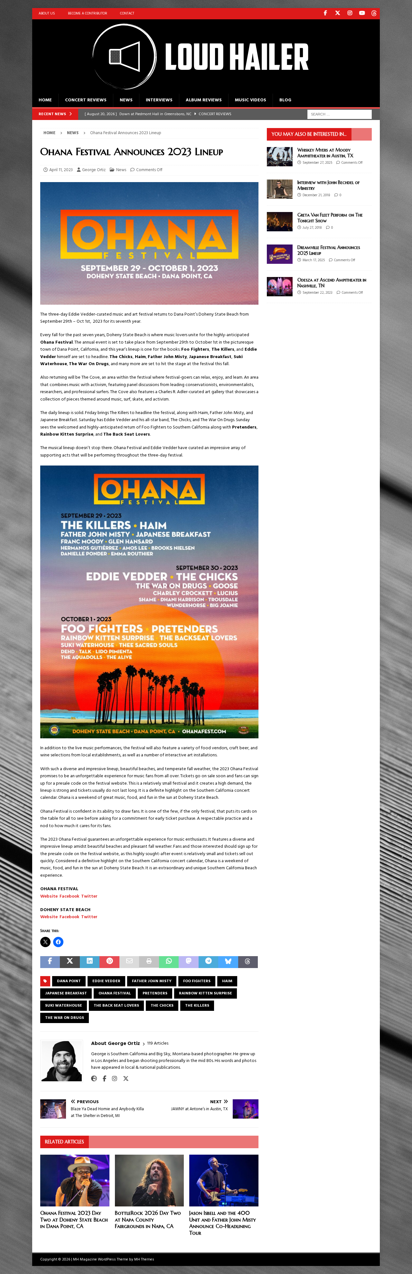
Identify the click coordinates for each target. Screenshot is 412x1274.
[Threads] (374, 13)
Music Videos (250, 100)
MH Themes (144, 1259)
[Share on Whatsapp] (169, 962)
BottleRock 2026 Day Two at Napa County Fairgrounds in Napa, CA (148, 1220)
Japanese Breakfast (66, 993)
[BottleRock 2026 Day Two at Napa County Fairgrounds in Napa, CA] (149, 1180)
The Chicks (162, 1005)
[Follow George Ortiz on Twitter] (123, 1079)
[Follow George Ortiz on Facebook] (102, 1079)
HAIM (227, 981)
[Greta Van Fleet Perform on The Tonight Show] (280, 221)
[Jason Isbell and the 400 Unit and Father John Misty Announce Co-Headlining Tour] (223, 1180)
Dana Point (69, 981)
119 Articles (157, 1043)
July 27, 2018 (312, 228)
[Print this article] (149, 962)
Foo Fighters (197, 981)
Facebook (69, 896)
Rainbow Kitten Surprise (205, 993)
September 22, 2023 (317, 293)
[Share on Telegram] (208, 962)
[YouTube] (362, 13)
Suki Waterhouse (63, 1005)
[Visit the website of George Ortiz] (94, 1079)
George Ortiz (94, 170)
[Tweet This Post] (70, 962)
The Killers (197, 1005)
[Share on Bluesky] (228, 962)
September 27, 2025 (317, 163)
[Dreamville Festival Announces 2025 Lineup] (280, 254)
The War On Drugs (64, 1018)
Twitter (89, 896)
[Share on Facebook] (50, 962)
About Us (47, 13)
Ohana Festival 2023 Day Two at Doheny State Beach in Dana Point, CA (74, 1220)
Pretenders (155, 993)
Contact (127, 13)
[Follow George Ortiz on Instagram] (112, 1079)
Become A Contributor (87, 13)
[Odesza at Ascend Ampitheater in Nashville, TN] (280, 286)
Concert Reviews (86, 100)
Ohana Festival (114, 993)
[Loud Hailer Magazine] (193, 90)
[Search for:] (339, 114)
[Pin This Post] (109, 962)
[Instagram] (349, 13)
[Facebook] (325, 13)
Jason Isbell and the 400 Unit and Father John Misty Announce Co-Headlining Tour (222, 1223)
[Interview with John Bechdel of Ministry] (280, 189)
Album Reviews (204, 100)
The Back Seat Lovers (116, 1005)
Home (45, 100)
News (126, 100)
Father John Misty (152, 981)
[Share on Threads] (248, 962)
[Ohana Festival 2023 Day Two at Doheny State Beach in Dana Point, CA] (74, 1180)
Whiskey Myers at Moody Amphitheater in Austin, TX (325, 153)
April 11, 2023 (61, 170)
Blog (285, 100)
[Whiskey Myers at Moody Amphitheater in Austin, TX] (280, 156)
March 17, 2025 (314, 260)
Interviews (159, 100)
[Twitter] (337, 13)
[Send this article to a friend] (129, 962)
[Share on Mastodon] (188, 962)
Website (49, 896)
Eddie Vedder (106, 981)
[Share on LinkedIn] (89, 962)
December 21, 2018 (316, 195)
